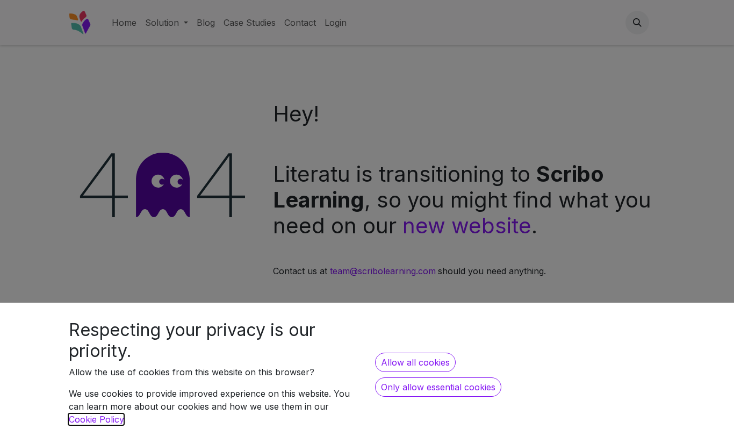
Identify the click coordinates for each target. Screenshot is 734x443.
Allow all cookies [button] (415, 362)
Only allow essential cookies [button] (438, 387)
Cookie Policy (96, 419)
